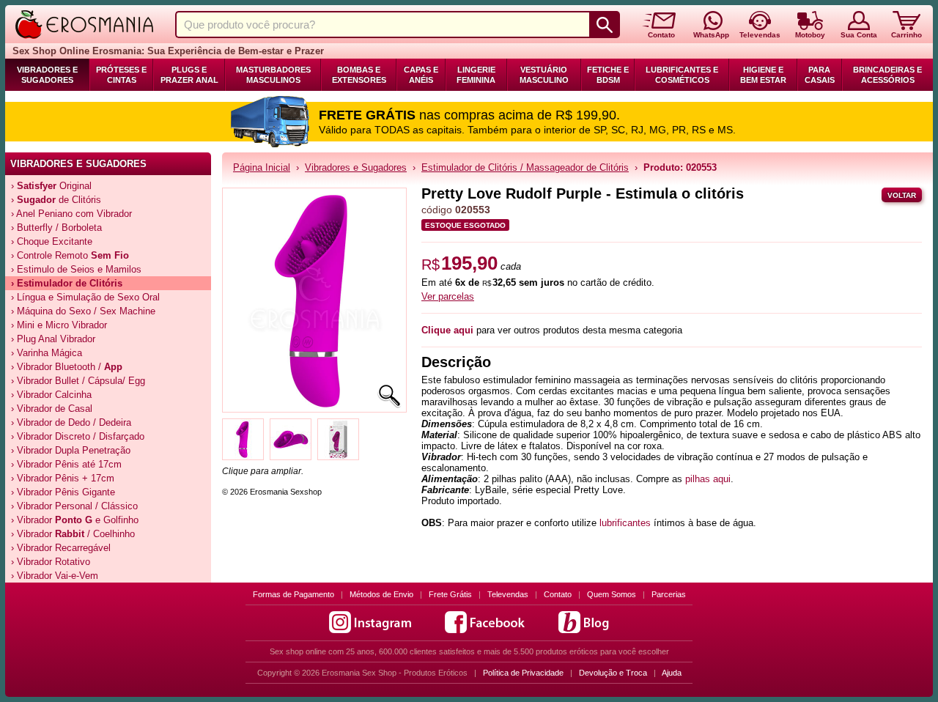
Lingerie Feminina (476, 74)
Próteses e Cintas (121, 74)
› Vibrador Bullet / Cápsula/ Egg (78, 380)
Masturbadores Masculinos (273, 74)
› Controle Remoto (70, 255)
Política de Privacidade (523, 672)
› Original (51, 185)
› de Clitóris (56, 199)
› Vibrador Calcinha (51, 394)
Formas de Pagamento (293, 594)
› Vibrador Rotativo (50, 561)
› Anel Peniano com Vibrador (71, 213)
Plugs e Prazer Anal (189, 74)
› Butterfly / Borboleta (56, 227)
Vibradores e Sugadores (47, 74)
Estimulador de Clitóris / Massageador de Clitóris (525, 167)
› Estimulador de (66, 283)
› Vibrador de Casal (51, 408)
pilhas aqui (708, 478)
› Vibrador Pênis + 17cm (62, 478)
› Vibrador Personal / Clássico (74, 505)
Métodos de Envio (381, 594)
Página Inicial (261, 167)
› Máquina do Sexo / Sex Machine (83, 311)
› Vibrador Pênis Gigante (63, 492)
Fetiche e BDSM (608, 74)
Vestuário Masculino (544, 74)
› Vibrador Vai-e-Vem (54, 575)
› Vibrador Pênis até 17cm (66, 464)
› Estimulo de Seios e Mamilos (76, 269)
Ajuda (672, 672)
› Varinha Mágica (46, 352)
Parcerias (668, 594)
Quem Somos (611, 594)
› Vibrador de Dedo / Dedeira (71, 422)
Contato (558, 594)
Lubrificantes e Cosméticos (682, 74)
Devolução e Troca (613, 672)
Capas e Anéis (421, 74)
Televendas (507, 594)
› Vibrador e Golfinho (75, 519)
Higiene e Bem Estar (763, 74)
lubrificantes (625, 522)
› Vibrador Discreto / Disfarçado (77, 436)
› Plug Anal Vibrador (53, 338)
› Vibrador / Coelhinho (73, 533)
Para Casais (820, 74)
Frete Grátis (450, 594)
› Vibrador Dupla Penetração (70, 450)
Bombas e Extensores (359, 74)
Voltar (901, 195)
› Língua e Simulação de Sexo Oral (85, 297)
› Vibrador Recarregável (61, 547)
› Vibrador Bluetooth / (66, 366)
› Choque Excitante (51, 241)
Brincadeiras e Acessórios (887, 74)
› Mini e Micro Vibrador (59, 324)
